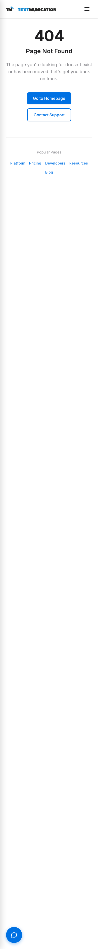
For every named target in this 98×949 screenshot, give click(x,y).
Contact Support (49, 114)
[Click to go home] (31, 9)
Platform (17, 163)
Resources (78, 163)
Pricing (35, 163)
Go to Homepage (49, 98)
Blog (49, 172)
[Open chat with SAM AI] (14, 935)
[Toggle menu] (87, 9)
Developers (55, 163)
